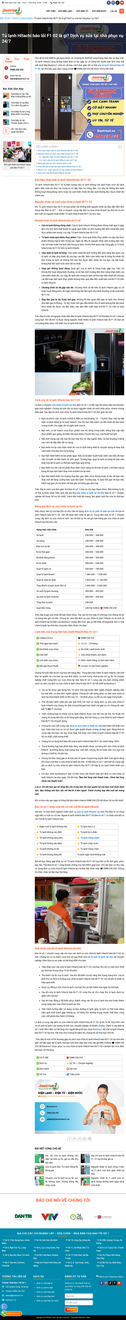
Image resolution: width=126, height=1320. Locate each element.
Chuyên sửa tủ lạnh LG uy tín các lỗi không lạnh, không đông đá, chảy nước (61, 1181)
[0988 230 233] (4, 1313)
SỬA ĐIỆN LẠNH (65, 11)
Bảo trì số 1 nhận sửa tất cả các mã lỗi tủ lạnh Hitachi (60, 170)
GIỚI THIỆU (51, 11)
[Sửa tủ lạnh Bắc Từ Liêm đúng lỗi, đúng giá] (39, 1169)
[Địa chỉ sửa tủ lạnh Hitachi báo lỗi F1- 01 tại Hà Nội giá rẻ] (85, 1158)
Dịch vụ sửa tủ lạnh (44, 1287)
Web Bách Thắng (84, 1317)
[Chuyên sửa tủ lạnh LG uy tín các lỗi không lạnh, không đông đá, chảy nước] (39, 1181)
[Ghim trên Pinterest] (84, 1139)
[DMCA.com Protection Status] (110, 1276)
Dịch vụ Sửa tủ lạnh (23, 18)
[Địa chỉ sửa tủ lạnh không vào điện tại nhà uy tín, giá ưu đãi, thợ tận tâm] (39, 1158)
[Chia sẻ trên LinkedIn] (89, 1139)
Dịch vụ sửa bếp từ (44, 1283)
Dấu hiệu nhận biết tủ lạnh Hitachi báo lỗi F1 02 (58, 150)
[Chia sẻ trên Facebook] (69, 1139)
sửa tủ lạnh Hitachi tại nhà (90, 811)
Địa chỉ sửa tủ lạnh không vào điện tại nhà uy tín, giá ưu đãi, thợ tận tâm (61, 1159)
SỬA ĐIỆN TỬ (82, 11)
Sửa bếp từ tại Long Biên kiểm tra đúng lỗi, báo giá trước (20, 113)
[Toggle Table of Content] (119, 147)
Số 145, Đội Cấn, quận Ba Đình (19, 130)
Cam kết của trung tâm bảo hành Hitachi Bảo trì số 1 (60, 166)
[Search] (121, 11)
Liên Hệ (113, 11)
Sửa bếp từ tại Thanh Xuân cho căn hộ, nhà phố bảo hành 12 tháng (21, 121)
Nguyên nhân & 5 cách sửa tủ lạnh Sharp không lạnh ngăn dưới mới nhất (107, 1181)
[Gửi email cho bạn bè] (79, 1139)
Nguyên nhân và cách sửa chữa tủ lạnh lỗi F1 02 (58, 154)
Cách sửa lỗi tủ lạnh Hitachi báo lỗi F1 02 (60, 160)
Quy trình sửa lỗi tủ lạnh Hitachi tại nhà (54, 173)
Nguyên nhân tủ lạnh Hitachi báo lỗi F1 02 (60, 157)
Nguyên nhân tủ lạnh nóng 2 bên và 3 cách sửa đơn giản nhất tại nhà (107, 1170)
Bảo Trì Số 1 (6, 18)
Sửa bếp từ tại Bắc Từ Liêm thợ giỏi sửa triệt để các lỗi (21, 104)
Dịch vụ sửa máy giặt (45, 1292)
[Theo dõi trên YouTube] (122, 3)
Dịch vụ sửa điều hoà (45, 1296)
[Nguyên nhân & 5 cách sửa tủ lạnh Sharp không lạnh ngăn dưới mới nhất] (85, 1181)
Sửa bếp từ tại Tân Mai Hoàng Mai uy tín (21, 95)
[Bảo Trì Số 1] (12, 11)
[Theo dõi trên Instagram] (113, 3)
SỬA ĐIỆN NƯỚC (99, 11)
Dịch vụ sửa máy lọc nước (47, 1301)
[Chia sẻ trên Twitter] (74, 1139)
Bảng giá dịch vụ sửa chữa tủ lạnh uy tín (55, 163)
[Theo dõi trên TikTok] (118, 3)
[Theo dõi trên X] (115, 1283)
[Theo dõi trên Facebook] (109, 3)
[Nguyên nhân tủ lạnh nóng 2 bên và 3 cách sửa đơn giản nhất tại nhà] (85, 1169)
